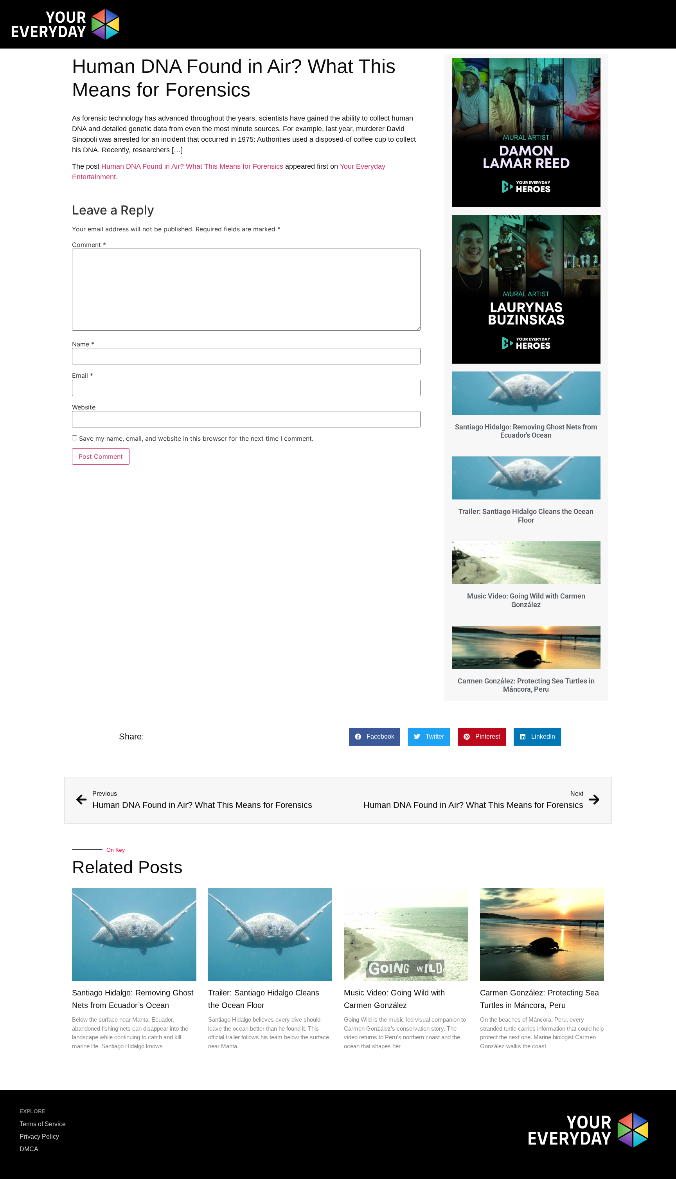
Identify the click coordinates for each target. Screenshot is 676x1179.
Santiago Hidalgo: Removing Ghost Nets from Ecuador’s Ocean (526, 431)
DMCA (29, 1149)
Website (83, 407)
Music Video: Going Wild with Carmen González (526, 600)
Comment (89, 245)
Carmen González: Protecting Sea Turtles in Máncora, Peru (526, 685)
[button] (374, 737)
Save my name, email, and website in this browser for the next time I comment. (196, 438)
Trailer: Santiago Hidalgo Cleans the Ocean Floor (525, 515)
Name (83, 344)
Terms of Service (43, 1124)
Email (82, 375)
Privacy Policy (39, 1136)
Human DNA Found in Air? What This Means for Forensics (192, 166)
